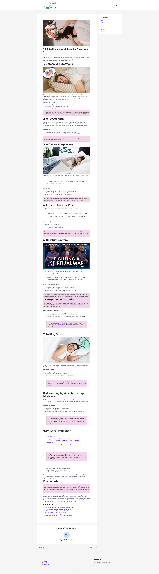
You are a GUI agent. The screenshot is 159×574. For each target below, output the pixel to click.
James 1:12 (67, 123)
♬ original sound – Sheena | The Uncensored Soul (59, 444)
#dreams (53, 440)
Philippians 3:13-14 (47, 365)
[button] (77, 5)
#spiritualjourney (50, 442)
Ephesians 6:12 (66, 273)
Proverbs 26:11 (71, 399)
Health (101, 22)
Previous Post (41, 547)
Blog (101, 20)
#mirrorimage (70, 440)
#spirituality (77, 440)
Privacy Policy (45, 564)
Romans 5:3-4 (72, 208)
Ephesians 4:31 (56, 98)
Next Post (93, 547)
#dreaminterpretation (61, 440)
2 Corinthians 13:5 (56, 457)
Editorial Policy (45, 562)
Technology (103, 29)
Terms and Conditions (47, 566)
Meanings (45, 54)
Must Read (102, 27)
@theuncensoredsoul (51, 436)
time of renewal (62, 324)
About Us (44, 561)
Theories (102, 31)
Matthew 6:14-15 (50, 181)
